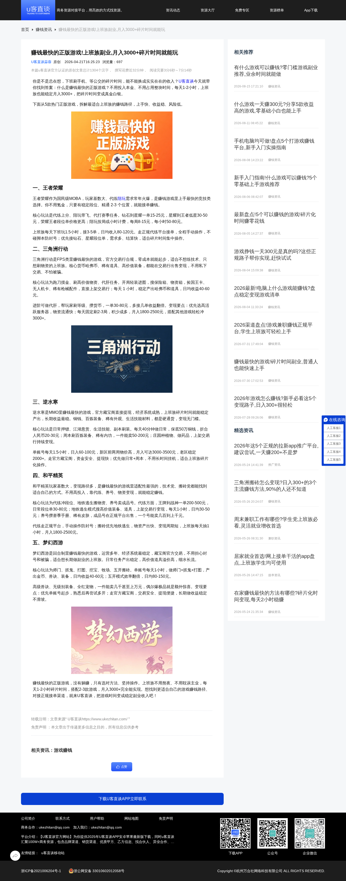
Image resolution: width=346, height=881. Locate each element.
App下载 (311, 10)
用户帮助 (97, 818)
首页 (25, 30)
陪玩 (122, 198)
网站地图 (131, 818)
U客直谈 (186, 81)
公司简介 (28, 818)
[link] (25, 29)
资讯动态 (173, 10)
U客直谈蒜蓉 (41, 62)
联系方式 (62, 818)
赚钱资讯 (44, 30)
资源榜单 (277, 10)
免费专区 (242, 10)
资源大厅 (208, 10)
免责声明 (166, 818)
